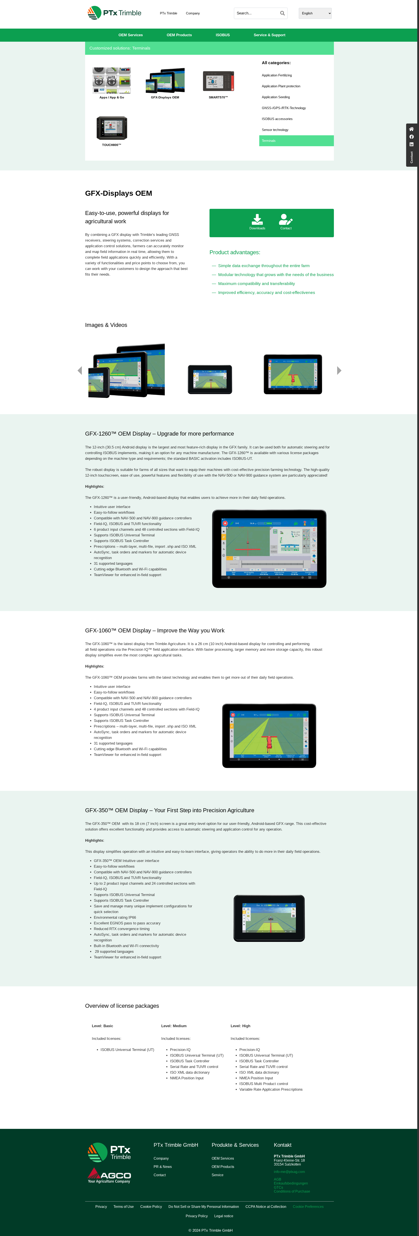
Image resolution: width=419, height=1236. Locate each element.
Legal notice (223, 1216)
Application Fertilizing (277, 75)
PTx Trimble (168, 13)
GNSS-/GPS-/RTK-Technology (284, 108)
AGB (277, 1179)
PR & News (163, 1167)
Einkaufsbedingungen (291, 1183)
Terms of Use (123, 1207)
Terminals (269, 140)
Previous (79, 370)
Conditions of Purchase (292, 1191)
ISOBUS (223, 35)
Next (339, 370)
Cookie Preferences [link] (308, 1207)
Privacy (101, 1207)
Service (217, 1175)
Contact (160, 1175)
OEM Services (130, 35)
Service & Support (269, 35)
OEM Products (179, 35)
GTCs (278, 1187)
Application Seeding (276, 97)
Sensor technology (275, 130)
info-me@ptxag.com (289, 1172)
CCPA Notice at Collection (266, 1207)
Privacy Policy (197, 1216)
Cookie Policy (151, 1207)
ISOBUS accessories (277, 119)
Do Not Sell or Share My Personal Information (203, 1207)
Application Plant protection (281, 86)
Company (193, 13)
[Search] (282, 13)
